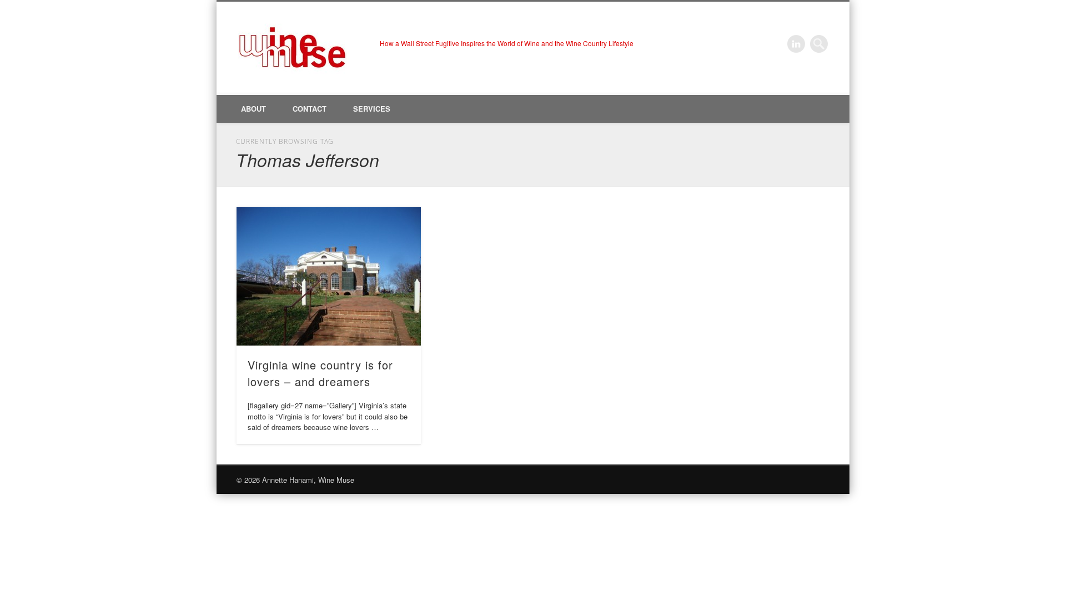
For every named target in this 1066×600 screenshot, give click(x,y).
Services (371, 108)
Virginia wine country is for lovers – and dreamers (320, 373)
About (253, 108)
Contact (309, 108)
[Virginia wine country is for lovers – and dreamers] (329, 276)
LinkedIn (796, 44)
